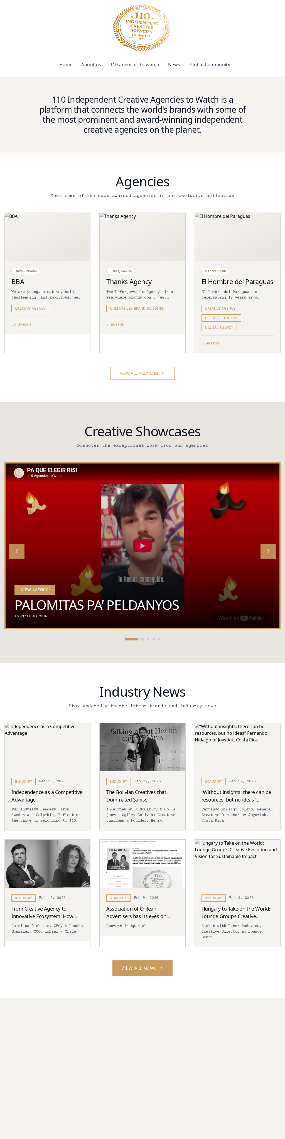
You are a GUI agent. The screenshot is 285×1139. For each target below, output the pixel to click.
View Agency (34, 589)
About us (91, 64)
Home (66, 64)
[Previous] (16, 551)
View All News (139, 968)
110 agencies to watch (134, 64)
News (174, 64)
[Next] (268, 551)
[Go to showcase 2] (142, 639)
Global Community (209, 64)
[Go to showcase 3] (148, 639)
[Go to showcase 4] (154, 639)
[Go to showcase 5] (159, 639)
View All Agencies (139, 373)
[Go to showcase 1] (131, 639)
